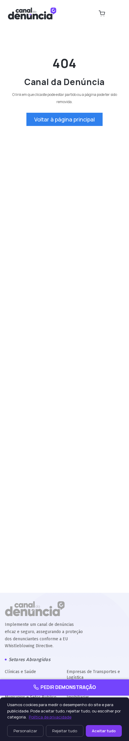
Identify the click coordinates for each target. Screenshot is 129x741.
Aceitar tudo (104, 730)
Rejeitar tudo (64, 730)
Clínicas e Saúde (20, 671)
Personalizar (25, 730)
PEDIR (68, 687)
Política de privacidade (50, 717)
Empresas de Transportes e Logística (93, 674)
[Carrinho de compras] (102, 14)
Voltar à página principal (64, 119)
